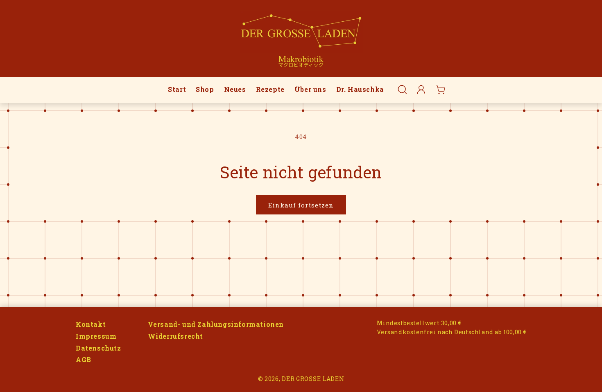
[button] (402, 90)
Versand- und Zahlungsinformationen (216, 324)
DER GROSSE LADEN (313, 379)
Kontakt (91, 324)
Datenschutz (98, 348)
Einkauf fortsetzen (301, 205)
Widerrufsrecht (175, 336)
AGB (83, 359)
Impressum (96, 336)
